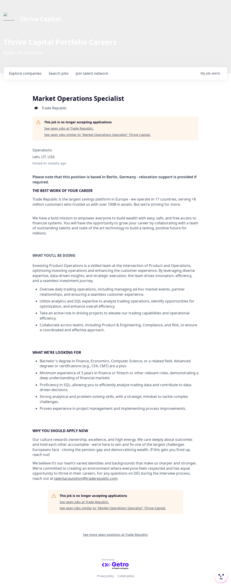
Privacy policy (105, 576)
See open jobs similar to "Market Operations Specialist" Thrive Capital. (97, 135)
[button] (220, 576)
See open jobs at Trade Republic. (69, 128)
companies (25, 73)
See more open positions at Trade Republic (115, 534)
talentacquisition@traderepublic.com (86, 478)
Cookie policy (126, 576)
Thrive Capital (40, 19)
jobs (59, 73)
